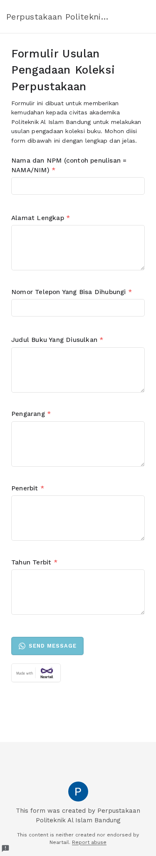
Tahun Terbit (34, 562)
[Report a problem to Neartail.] (5, 848)
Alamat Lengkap (40, 218)
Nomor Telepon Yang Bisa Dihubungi (71, 292)
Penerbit (27, 488)
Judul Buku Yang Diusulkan (57, 340)
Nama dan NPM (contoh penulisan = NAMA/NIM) (68, 165)
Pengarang (31, 414)
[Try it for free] (78, 672)
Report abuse (89, 842)
